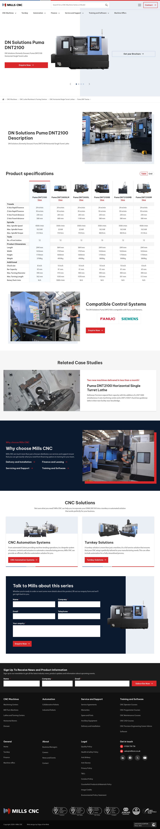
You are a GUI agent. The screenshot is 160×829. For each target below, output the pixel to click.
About (45, 741)
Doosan (7, 726)
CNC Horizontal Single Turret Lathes (62, 99)
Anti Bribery (85, 758)
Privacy (136, 825)
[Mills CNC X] (137, 757)
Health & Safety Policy (89, 752)
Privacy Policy (86, 768)
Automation (38, 13)
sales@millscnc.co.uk (132, 751)
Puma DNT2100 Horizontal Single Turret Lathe (113, 388)
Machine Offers (120, 13)
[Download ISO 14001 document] (94, 811)
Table (143, 174)
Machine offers (9, 763)
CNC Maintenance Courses (130, 715)
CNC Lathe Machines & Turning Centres (33, 99)
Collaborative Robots (50, 705)
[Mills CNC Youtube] (145, 757)
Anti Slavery (86, 763)
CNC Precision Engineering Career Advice (136, 726)
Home (6, 747)
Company (47, 679)
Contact (45, 763)
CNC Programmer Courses (130, 710)
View (40, 200)
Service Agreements (89, 705)
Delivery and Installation (90, 726)
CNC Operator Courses (128, 705)
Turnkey (25, 13)
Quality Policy (86, 747)
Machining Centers (11, 705)
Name (7, 679)
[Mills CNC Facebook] (130, 757)
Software (123, 732)
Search (106, 5)
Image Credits (86, 790)
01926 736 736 (129, 746)
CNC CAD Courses (127, 721)
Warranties (85, 710)
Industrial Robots (49, 710)
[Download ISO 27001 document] (59, 811)
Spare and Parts (87, 715)
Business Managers (49, 747)
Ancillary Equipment (89, 721)
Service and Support (73, 13)
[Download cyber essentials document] (149, 811)
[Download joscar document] (126, 811)
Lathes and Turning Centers (14, 715)
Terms (140, 825)
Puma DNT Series (83, 99)
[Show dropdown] (15, 13)
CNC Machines (8, 13)
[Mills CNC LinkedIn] (122, 757)
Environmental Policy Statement (93, 795)
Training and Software (97, 13)
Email (78, 679)
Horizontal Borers (10, 721)
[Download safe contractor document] (136, 811)
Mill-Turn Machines (11, 710)
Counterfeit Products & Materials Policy (96, 784)
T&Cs (83, 774)
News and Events (49, 758)
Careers (45, 752)
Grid (150, 174)
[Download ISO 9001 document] (111, 811)
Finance (54, 13)
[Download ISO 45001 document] (77, 811)
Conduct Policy (87, 779)
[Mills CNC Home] (12, 5)
